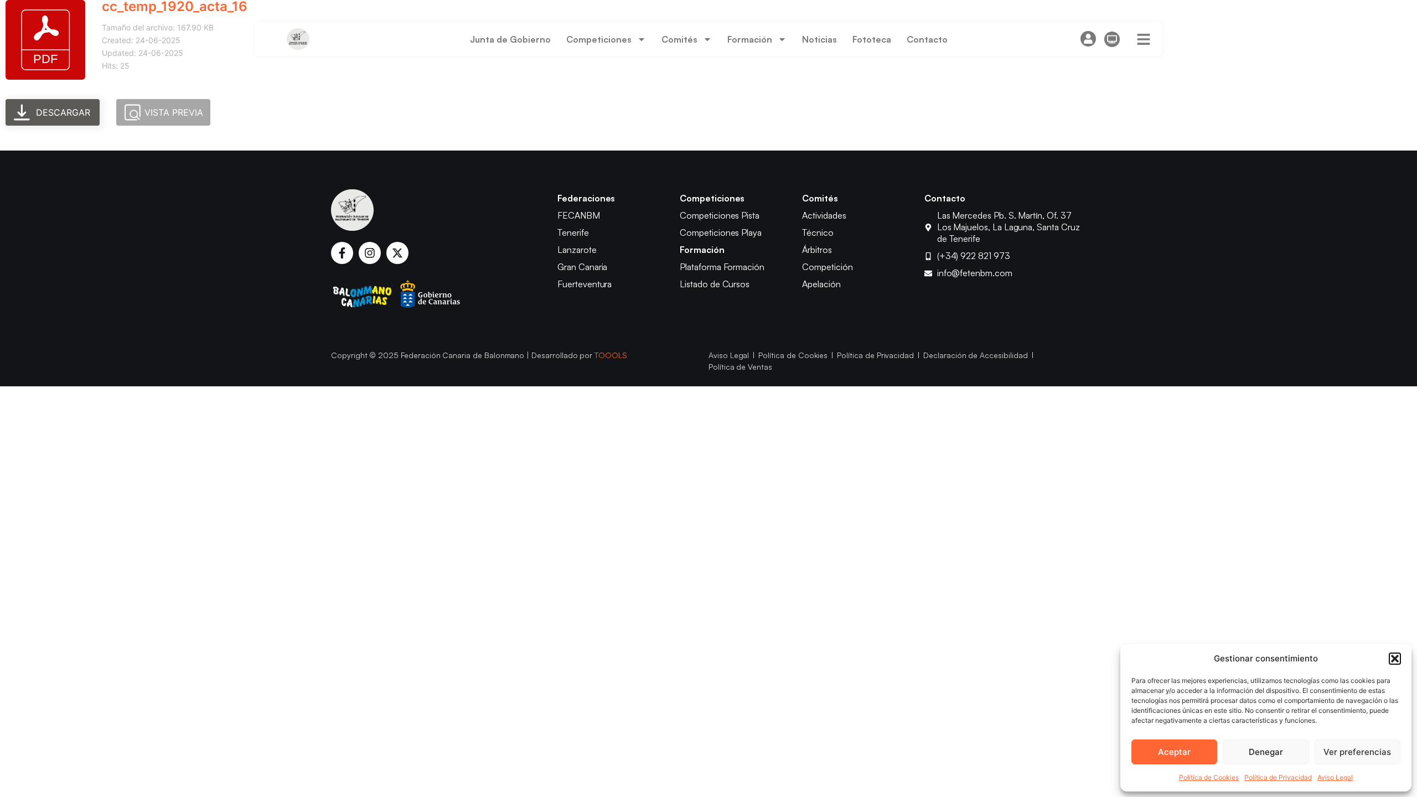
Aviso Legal (1335, 777)
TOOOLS (610, 355)
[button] (1394, 658)
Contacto (927, 39)
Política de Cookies (1209, 777)
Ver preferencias (1357, 752)
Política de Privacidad (1278, 777)
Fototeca (871, 39)
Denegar (1266, 752)
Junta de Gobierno (510, 39)
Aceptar (1174, 752)
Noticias (819, 39)
